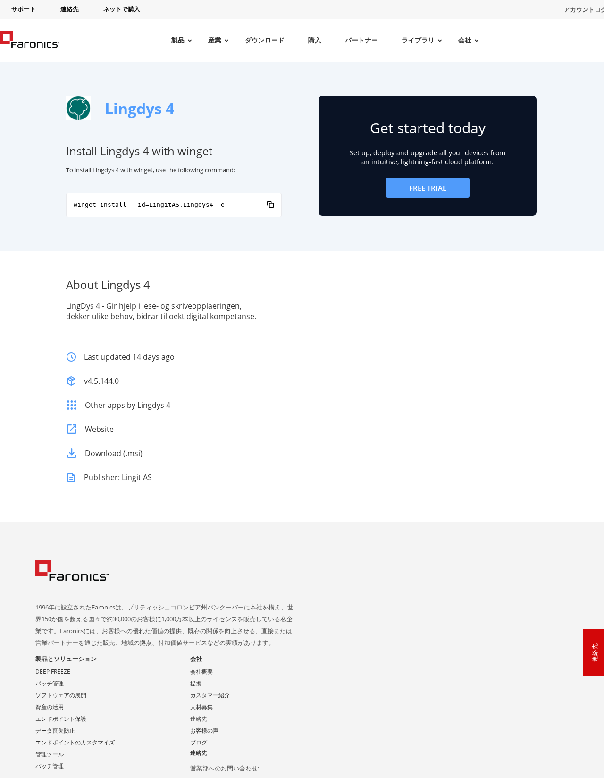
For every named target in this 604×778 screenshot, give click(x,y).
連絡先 (198, 719)
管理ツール (49, 754)
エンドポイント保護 (60, 719)
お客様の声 (204, 731)
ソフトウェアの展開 (60, 695)
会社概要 (201, 672)
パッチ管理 (49, 683)
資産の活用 (49, 707)
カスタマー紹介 (210, 695)
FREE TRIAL (427, 188)
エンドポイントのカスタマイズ (75, 742)
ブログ (198, 742)
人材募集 (201, 707)
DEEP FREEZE (52, 672)
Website (99, 429)
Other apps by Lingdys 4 (127, 405)
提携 (195, 683)
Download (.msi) (114, 453)
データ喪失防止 (55, 731)
